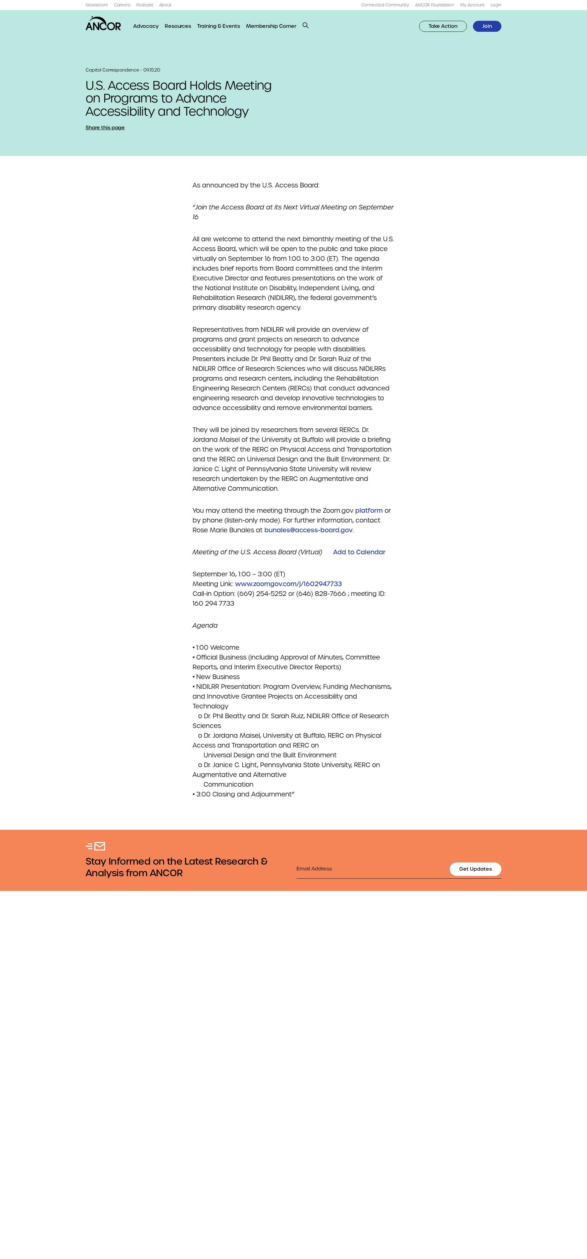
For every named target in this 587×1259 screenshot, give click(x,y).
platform (370, 511)
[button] (305, 25)
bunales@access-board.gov (308, 530)
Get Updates (475, 869)
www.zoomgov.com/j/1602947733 (288, 584)
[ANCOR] (103, 23)
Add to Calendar (359, 552)
